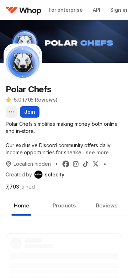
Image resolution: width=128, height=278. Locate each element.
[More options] (11, 112)
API (97, 10)
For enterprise (66, 10)
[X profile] (95, 164)
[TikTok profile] (85, 164)
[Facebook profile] (65, 164)
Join (29, 112)
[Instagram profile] (75, 164)
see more (97, 152)
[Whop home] (23, 10)
